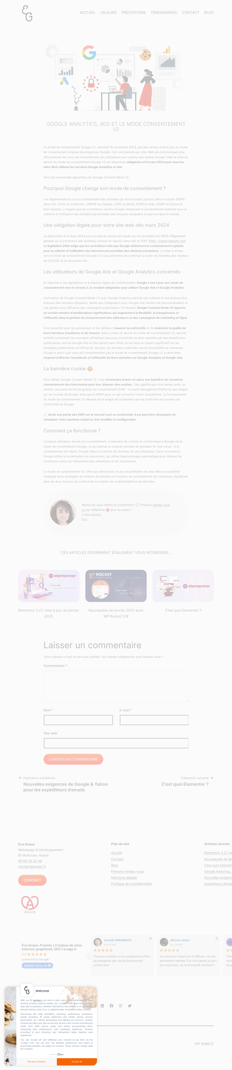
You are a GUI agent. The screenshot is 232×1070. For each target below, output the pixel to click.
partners (37, 1000)
